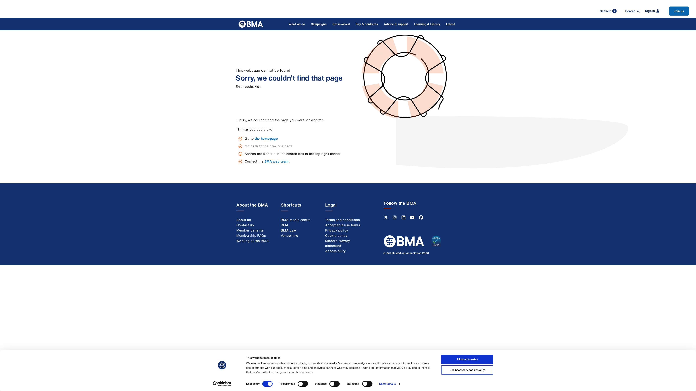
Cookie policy (336, 235)
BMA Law (288, 230)
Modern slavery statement (337, 243)
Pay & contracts (367, 24)
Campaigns (319, 24)
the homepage (266, 138)
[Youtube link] (412, 218)
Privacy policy (336, 230)
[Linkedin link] (403, 218)
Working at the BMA (252, 240)
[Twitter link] (386, 218)
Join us (679, 11)
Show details (387, 383)
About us (243, 219)
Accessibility (335, 251)
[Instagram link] (394, 218)
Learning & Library (427, 24)
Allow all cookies (467, 359)
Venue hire (289, 235)
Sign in (650, 11)
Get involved (341, 24)
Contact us (245, 225)
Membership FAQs (251, 235)
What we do (297, 24)
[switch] (303, 384)
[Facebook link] (421, 218)
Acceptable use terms (342, 225)
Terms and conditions (342, 219)
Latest (450, 24)
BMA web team (276, 161)
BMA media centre (295, 219)
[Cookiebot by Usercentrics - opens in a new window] (222, 384)
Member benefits (249, 230)
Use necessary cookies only (467, 369)
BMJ (284, 225)
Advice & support (396, 24)
